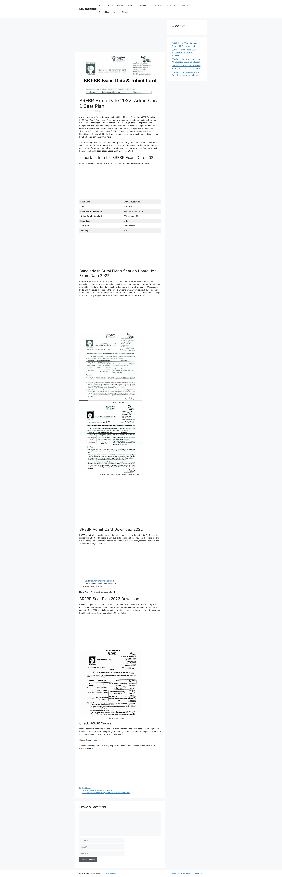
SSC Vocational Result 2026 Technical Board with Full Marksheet (184, 53)
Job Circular (158, 5)
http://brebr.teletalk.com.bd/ (101, 581)
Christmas (126, 12)
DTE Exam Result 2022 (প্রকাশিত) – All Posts (97, 790)
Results (143, 5)
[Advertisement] (120, 35)
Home (101, 5)
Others (170, 5)
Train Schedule (185, 5)
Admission (132, 5)
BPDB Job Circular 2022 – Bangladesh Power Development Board (106, 793)
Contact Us (198, 873)
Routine (120, 5)
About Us (175, 873)
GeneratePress (111, 873)
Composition (104, 12)
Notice (110, 5)
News (115, 12)
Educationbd (88, 8)
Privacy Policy (186, 873)
